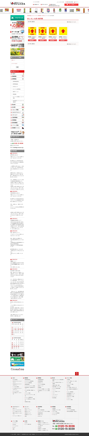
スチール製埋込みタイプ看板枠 (30, 400)
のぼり (13, 73)
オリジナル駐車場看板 (71, 409)
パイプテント (15, 422)
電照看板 (68, 385)
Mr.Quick (14, 424)
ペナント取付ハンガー (56, 391)
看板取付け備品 (27, 401)
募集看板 (14, 76)
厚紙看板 (14, 94)
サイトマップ (46, 434)
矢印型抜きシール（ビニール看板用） (18, 101)
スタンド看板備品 (70, 391)
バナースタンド (55, 394)
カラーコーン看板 (70, 384)
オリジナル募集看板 (28, 382)
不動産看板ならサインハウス (32, 15)
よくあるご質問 (13, 434)
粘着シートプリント (28, 409)
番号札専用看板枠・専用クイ (72, 411)
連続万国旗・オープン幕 (56, 386)
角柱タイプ (15, 408)
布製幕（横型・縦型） (56, 385)
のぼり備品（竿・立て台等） (17, 393)
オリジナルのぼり (16, 391)
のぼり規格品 (15, 379)
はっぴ (14, 427)
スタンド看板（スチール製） (72, 381)
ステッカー (14, 114)
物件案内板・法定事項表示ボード (30, 388)
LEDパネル (40, 416)
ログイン (77, 2)
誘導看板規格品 (16, 81)
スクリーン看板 (70, 399)
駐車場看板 (14, 122)
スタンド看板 (15, 109)
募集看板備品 (27, 384)
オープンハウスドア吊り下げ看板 (44, 411)
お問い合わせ (51, 4)
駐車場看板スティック (71, 393)
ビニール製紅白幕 (28, 424)
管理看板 (14, 120)
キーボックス (54, 414)
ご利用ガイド (35, 4)
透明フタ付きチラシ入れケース (17, 414)
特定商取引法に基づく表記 (26, 434)
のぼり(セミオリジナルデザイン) (17, 382)
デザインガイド (43, 4)
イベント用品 (15, 125)
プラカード (69, 398)
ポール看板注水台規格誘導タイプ (72, 390)
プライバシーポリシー (39, 434)
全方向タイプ (44, 15)
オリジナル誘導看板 (16, 89)
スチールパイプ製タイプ (17, 415)
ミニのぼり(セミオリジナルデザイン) (17, 389)
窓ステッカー (27, 408)
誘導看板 (39, 15)
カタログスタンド (16, 112)
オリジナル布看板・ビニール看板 (18, 97)
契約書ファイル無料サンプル (43, 430)
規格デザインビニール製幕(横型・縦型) (58, 380)
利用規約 (33, 434)
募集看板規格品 (27, 379)
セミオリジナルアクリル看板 (30, 385)
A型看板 (68, 379)
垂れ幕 (13, 104)
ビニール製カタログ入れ (17, 411)
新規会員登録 (70, 2)
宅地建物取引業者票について (15, 220)
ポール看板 (69, 382)
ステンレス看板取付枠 (29, 397)
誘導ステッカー (16, 91)
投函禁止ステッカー (28, 414)
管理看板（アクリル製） (56, 409)
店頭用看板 (14, 117)
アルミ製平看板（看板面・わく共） (30, 391)
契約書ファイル (16, 127)
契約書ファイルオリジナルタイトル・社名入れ (44, 425)
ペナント (54, 389)
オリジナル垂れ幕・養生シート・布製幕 (58, 383)
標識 (39, 408)
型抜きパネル (40, 414)
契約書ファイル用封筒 (42, 428)
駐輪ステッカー (27, 411)
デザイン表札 (54, 411)
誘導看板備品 (15, 84)
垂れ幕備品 (54, 397)
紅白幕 (13, 107)
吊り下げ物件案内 (41, 409)
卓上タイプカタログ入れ (17, 409)
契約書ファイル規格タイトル (43, 422)
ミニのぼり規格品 (16, 386)
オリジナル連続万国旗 (56, 388)
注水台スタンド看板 (70, 396)
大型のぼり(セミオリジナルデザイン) (17, 385)
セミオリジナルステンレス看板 (30, 395)
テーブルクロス (15, 425)
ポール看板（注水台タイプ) (72, 387)
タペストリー (54, 396)
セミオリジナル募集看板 (29, 381)
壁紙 (25, 416)
